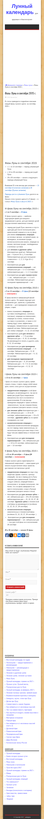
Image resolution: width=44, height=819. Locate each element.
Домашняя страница (14, 85)
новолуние (11, 294)
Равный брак (11, 721)
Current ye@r (11, 592)
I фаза (25, 378)
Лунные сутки (11, 785)
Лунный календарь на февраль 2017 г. (20, 690)
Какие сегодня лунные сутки (17, 756)
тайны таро (10, 796)
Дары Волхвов (11, 740)
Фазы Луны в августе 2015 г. (21, 201)
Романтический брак (13, 731)
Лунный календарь (20, 9)
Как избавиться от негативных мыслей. (20, 707)
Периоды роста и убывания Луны (17, 194)
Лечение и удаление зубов (16, 673)
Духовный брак (11, 728)
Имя (7, 572)
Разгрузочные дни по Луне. (16, 687)
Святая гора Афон (13, 737)
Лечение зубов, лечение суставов (19, 676)
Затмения (9, 787)
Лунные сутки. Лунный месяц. (17, 684)
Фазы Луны (10, 678)
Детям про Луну (12, 701)
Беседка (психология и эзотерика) (19, 790)
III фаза (24, 212)
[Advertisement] (22, 56)
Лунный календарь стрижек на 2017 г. (20, 681)
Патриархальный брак (14, 734)
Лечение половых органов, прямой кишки (21, 693)
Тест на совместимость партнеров (19, 710)
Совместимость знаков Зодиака (18, 704)
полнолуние (19, 457)
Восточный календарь (14, 759)
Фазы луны (28, 85)
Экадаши (9, 799)
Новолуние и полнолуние (15, 765)
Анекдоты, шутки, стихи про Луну (18, 698)
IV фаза (25, 291)
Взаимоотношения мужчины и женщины (21, 696)
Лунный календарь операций (17, 779)
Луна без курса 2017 (14, 768)
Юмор (8, 773)
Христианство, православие (16, 793)
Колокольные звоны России (16, 743)
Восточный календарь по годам (18, 660)
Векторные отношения (14, 718)
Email (8, 579)
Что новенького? (12, 782)
